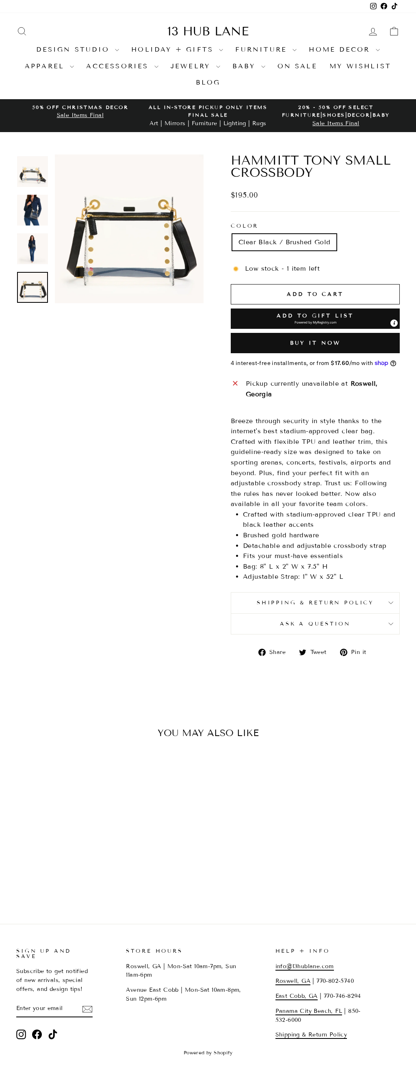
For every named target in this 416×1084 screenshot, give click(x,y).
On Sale (297, 66)
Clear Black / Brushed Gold (284, 242)
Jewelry (192, 66)
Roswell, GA (292, 981)
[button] (315, 318)
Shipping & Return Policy (315, 603)
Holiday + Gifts (174, 49)
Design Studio (74, 49)
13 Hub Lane (208, 31)
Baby (245, 66)
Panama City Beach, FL (308, 1011)
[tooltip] (394, 323)
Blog (208, 82)
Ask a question (315, 624)
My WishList (360, 66)
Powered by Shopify (208, 1052)
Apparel (46, 66)
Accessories (119, 66)
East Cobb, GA (296, 996)
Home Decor (341, 49)
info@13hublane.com (304, 966)
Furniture (262, 49)
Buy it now (315, 343)
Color (244, 226)
